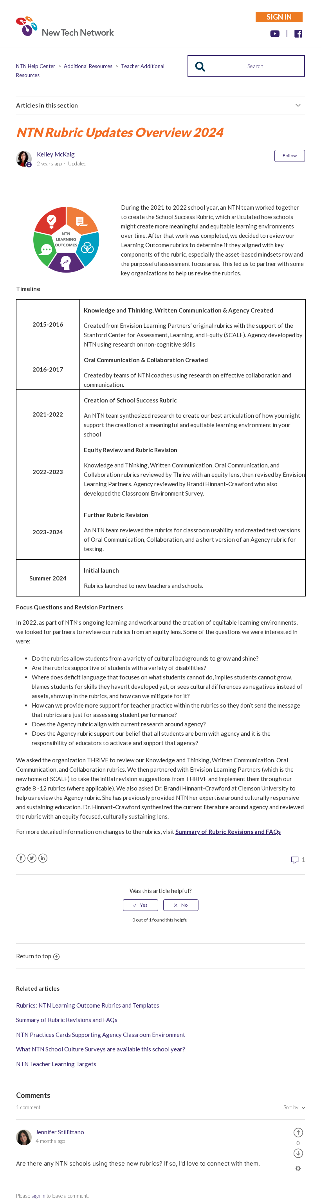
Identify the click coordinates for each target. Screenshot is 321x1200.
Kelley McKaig (56, 154)
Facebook (21, 858)
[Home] (65, 28)
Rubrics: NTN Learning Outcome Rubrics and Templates (87, 1005)
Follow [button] (290, 155)
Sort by (291, 1107)
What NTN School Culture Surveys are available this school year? (100, 1049)
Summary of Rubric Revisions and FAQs (228, 831)
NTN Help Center (35, 66)
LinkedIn (43, 858)
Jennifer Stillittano (60, 1131)
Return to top (33, 955)
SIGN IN (279, 17)
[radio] (140, 905)
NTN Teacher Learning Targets (56, 1063)
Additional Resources (88, 66)
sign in (38, 1196)
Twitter (32, 858)
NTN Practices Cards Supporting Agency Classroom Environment (100, 1034)
